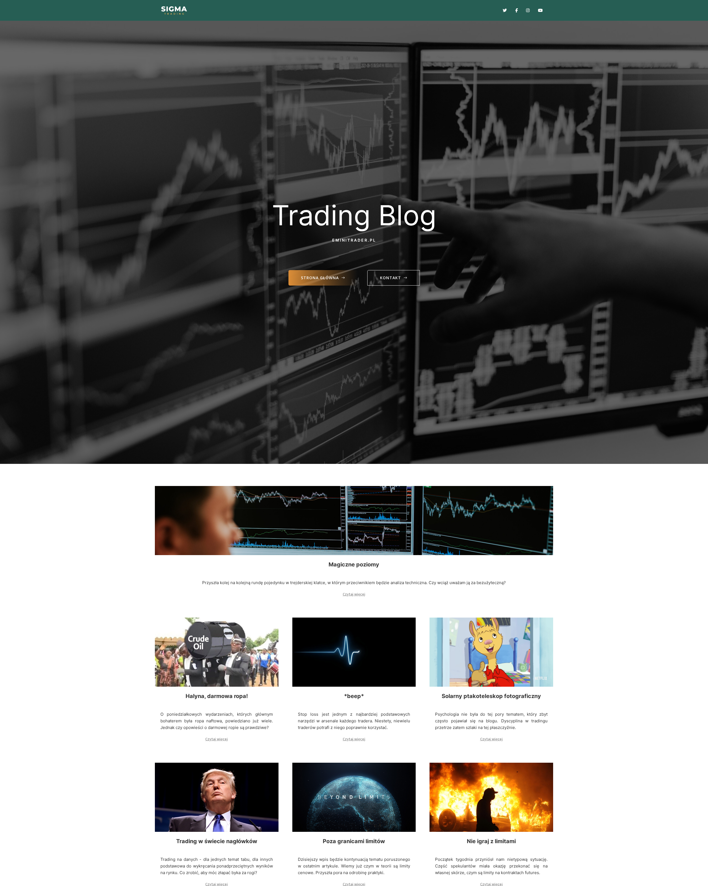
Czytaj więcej (354, 594)
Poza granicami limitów (354, 841)
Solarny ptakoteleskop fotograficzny (491, 696)
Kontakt (390, 277)
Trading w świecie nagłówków (216, 841)
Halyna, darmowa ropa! (217, 696)
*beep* (354, 696)
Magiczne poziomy (354, 564)
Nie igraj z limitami (491, 841)
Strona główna (320, 277)
